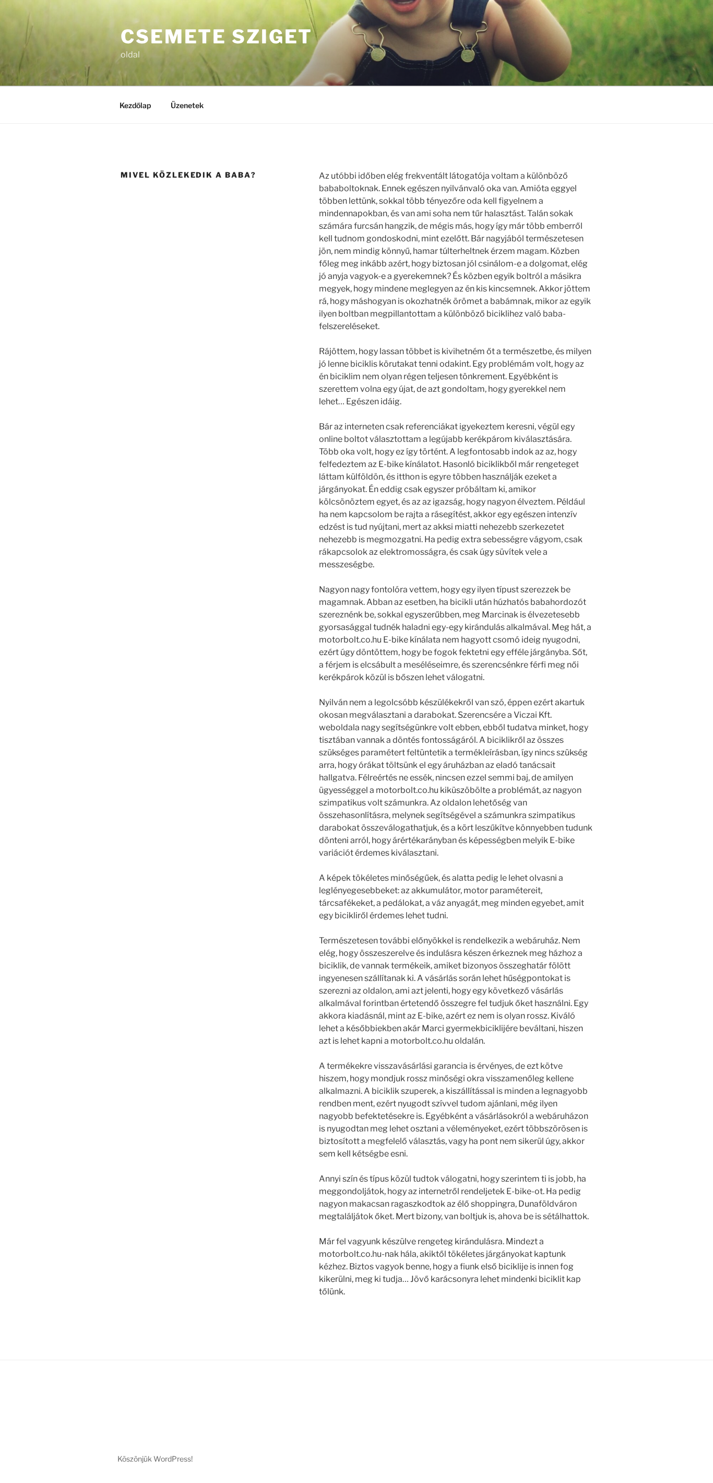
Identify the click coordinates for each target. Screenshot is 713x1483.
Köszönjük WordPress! (155, 1458)
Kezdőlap (135, 105)
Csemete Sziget (217, 36)
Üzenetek (187, 105)
